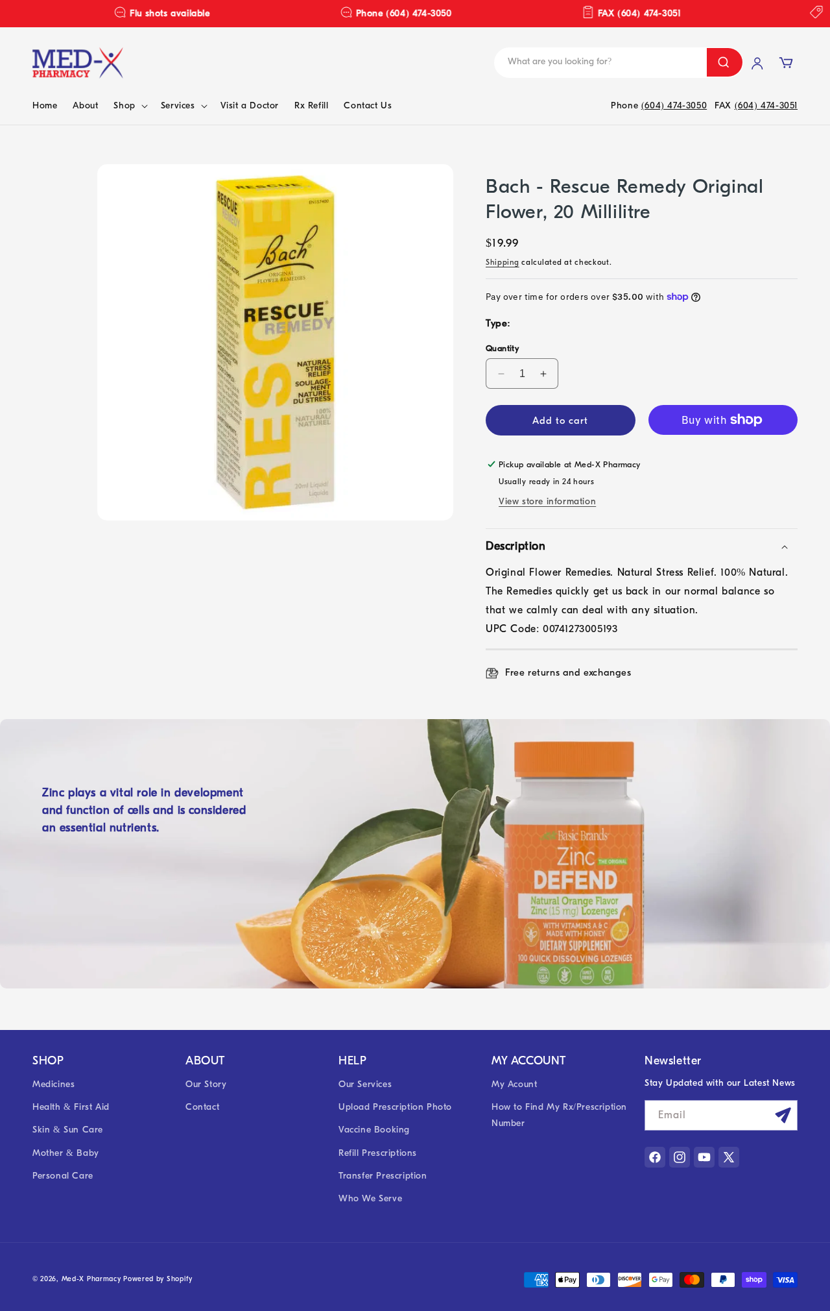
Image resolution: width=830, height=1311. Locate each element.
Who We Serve (370, 1198)
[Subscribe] (782, 1115)
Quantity (502, 348)
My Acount (514, 1084)
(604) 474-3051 (766, 105)
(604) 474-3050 (674, 105)
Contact (202, 1106)
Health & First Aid (71, 1106)
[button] (129, 105)
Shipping (502, 262)
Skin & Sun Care (67, 1129)
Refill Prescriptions (377, 1152)
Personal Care (62, 1175)
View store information (547, 501)
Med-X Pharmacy (91, 1279)
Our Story (205, 1084)
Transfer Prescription (382, 1175)
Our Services (365, 1084)
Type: (498, 323)
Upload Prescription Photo (395, 1106)
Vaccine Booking (374, 1129)
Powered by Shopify (158, 1279)
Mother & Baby (65, 1152)
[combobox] (593, 62)
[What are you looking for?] (724, 62)
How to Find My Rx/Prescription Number (559, 1115)
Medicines (53, 1084)
